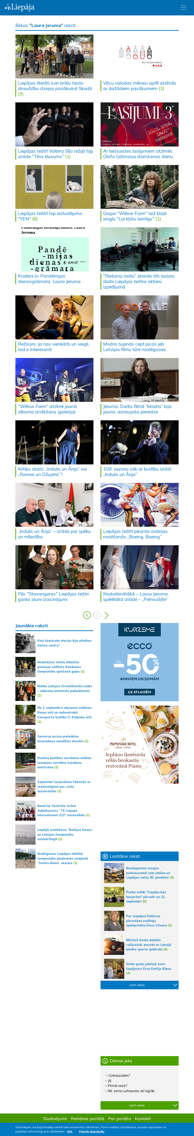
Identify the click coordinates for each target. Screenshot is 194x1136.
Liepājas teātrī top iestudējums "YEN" (50, 216)
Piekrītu (84, 1131)
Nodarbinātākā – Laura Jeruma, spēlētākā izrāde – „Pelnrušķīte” (136, 596)
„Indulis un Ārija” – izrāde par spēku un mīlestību (54, 534)
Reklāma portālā (87, 1118)
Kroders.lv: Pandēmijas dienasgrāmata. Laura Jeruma (49, 278)
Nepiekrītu (97, 1131)
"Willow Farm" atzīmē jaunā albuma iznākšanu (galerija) (47, 409)
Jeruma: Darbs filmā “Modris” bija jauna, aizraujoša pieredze (137, 409)
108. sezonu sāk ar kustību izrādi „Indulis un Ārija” (137, 471)
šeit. (70, 1131)
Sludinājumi (55, 1118)
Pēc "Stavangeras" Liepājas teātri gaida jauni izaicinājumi (53, 596)
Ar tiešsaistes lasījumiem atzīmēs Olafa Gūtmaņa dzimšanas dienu (138, 153)
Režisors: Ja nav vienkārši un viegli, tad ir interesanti (53, 346)
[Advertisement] (140, 817)
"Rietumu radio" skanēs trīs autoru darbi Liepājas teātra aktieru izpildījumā (139, 281)
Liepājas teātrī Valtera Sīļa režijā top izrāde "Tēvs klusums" (55, 153)
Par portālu (119, 1118)
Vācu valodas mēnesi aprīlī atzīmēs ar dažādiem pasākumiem (139, 85)
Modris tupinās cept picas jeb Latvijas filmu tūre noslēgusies (134, 346)
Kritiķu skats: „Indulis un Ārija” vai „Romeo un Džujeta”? (52, 471)
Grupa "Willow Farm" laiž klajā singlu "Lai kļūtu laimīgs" (135, 216)
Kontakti (143, 1118)
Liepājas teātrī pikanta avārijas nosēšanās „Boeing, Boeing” (135, 534)
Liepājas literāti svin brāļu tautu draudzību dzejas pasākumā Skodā (55, 85)
